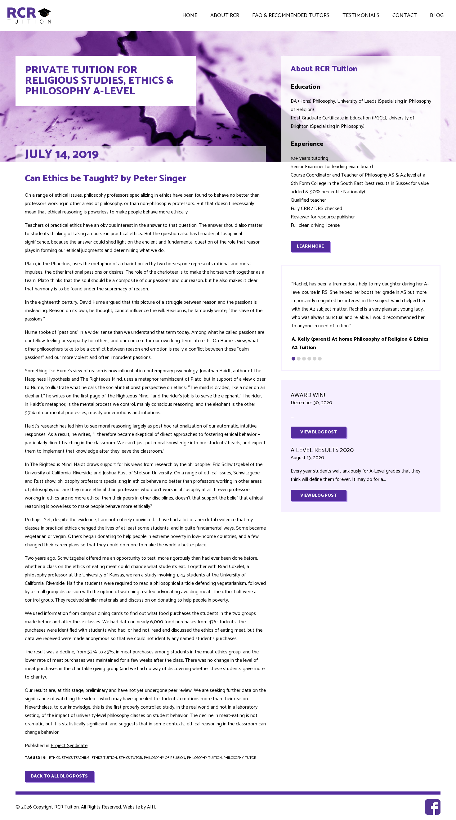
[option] (361, 316)
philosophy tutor (240, 758)
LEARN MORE (310, 246)
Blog (437, 15)
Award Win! (308, 395)
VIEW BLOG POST (318, 432)
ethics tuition (104, 758)
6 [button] (320, 359)
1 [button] (293, 359)
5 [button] (314, 359)
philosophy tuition (204, 758)
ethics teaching (76, 758)
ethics (54, 758)
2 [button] (299, 359)
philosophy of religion (164, 758)
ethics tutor (130, 758)
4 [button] (309, 359)
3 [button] (304, 359)
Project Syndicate (69, 746)
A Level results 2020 (322, 450)
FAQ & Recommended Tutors (290, 15)
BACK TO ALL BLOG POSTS (59, 776)
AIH (151, 807)
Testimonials (360, 15)
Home (189, 15)
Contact (404, 15)
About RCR (224, 15)
